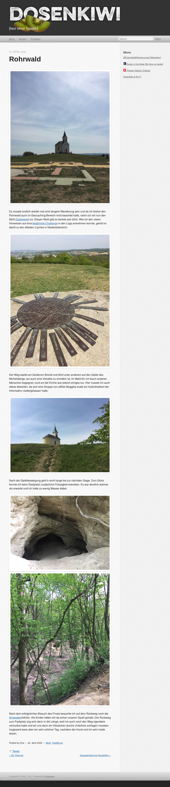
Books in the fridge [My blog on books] (145, 64)
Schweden (15, 717)
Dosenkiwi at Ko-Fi (132, 76)
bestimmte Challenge (45, 223)
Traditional (57, 742)
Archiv (22, 39)
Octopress (49, 776)
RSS (158, 39)
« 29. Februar (16, 755)
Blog (12, 39)
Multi (48, 742)
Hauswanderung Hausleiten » (95, 755)
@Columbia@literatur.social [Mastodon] (142, 57)
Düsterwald (22, 219)
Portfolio (36, 39)
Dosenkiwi (65, 15)
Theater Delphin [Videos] (138, 70)
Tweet (15, 751)
